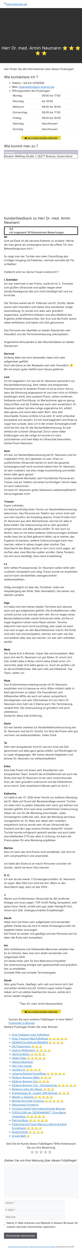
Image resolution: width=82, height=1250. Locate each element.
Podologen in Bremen (22, 1023)
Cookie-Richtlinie (35, 1247)
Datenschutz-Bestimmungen (18, 1247)
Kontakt (52, 1247)
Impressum (46, 1247)
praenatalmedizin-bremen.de (36, 86)
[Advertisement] (41, 31)
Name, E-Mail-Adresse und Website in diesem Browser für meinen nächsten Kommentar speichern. (42, 1224)
